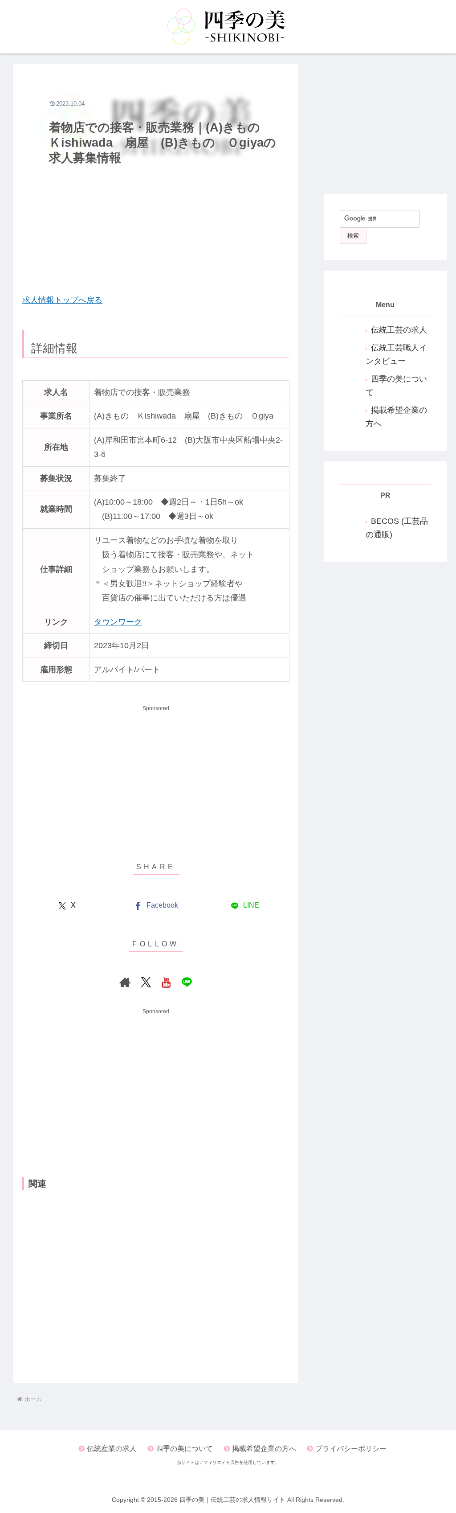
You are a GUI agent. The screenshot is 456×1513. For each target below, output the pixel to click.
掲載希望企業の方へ (264, 1448)
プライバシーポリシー (351, 1448)
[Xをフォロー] (146, 982)
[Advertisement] (155, 219)
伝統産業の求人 (112, 1448)
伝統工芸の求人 (399, 329)
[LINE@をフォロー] (186, 982)
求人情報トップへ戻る (62, 300)
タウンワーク (118, 621)
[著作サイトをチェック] (125, 982)
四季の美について (184, 1448)
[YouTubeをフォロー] (166, 982)
